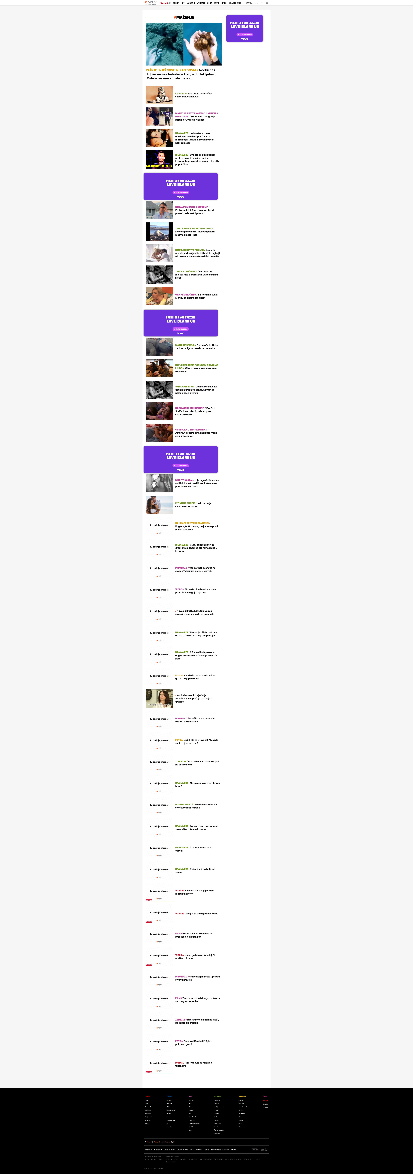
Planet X (241, 1117)
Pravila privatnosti (196, 1150)
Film (190, 1103)
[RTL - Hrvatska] (255, 1149)
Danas (147, 1096)
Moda (215, 1117)
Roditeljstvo (217, 1123)
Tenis (168, 1117)
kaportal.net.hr (193, 1159)
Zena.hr (153, 1159)
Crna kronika (148, 1107)
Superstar (192, 1120)
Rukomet (169, 1103)
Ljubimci (216, 1113)
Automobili (217, 1133)
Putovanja (217, 1120)
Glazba (191, 1107)
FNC (168, 1123)
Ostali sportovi (171, 1120)
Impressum (148, 1150)
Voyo (190, 1130)
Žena (209, 3)
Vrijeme (147, 1123)
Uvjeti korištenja (170, 1150)
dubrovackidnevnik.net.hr (233, 1159)
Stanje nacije (148, 1117)
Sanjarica (265, 1107)
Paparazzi (191, 1110)
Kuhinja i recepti (218, 1107)
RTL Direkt (148, 1113)
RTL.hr (147, 1159)
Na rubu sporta (171, 1110)
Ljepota (216, 1110)
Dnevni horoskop (243, 1107)
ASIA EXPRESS (235, 3)
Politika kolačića (182, 1150)
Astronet (241, 1100)
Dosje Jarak (148, 1120)
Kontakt (206, 1150)
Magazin (191, 3)
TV (190, 1113)
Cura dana (241, 1103)
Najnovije (265, 1104)
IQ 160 (224, 3)
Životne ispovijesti (219, 1130)
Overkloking (242, 1113)
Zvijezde (191, 1100)
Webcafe (201, 3)
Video (265, 1100)
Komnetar (241, 1110)
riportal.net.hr (218, 1159)
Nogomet (169, 1100)
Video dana (242, 1127)
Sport (176, 3)
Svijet (146, 1103)
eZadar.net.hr (248, 1159)
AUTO (216, 3)
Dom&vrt (216, 1103)
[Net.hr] (264, 1149)
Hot (182, 3)
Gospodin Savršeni (194, 1123)
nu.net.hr (258, 1159)
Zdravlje (216, 1127)
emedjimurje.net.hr (172, 1159)
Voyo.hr (161, 1159)
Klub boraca (170, 1107)
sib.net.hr (183, 1159)
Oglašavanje (158, 1150)
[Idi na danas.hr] (165, 3)
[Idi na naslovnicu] (151, 5)
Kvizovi (241, 1123)
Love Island (192, 1117)
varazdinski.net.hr (206, 1159)
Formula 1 (169, 1127)
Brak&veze (217, 1100)
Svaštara (241, 1120)
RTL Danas (148, 1110)
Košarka (169, 1113)
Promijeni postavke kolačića (220, 1150)
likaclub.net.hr (170, 1162)
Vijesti (146, 1100)
